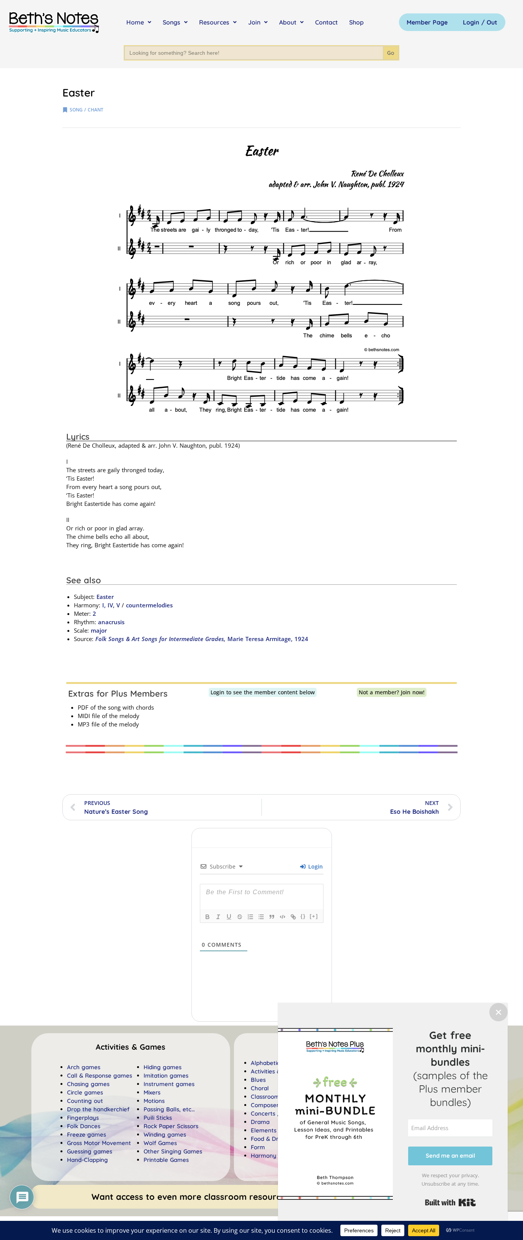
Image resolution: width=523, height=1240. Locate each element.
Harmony (263, 1155)
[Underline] (229, 916)
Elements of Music (276, 1130)
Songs (171, 22)
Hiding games (162, 1067)
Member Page (427, 22)
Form (258, 1147)
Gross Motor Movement (99, 1143)
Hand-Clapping (87, 1159)
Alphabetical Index (276, 1063)
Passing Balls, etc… (169, 1109)
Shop (356, 22)
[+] (314, 916)
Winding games (165, 1134)
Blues (258, 1079)
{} (303, 916)
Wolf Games (160, 1143)
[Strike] (239, 916)
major (99, 630)
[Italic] (218, 916)
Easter (105, 596)
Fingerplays (83, 1117)
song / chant (86, 109)
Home (135, 22)
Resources (214, 22)
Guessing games (89, 1151)
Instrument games (169, 1084)
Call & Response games (99, 1075)
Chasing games (88, 1084)
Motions (154, 1100)
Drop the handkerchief (98, 1109)
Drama (260, 1121)
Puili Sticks (158, 1117)
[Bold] (207, 916)
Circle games (85, 1092)
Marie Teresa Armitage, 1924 (201, 639)
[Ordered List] (250, 916)
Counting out (85, 1100)
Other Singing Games (173, 1151)
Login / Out (480, 22)
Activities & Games (276, 1071)
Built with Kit (450, 1202)
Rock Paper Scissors (171, 1126)
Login (314, 866)
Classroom (265, 1096)
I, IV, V (110, 605)
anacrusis (111, 622)
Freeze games (86, 1134)
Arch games (83, 1067)
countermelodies (149, 605)
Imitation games (166, 1075)
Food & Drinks (270, 1138)
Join (254, 22)
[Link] (293, 916)
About (287, 22)
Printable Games (166, 1159)
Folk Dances (83, 1126)
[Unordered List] (261, 916)
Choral (260, 1088)
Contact (326, 22)
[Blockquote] (271, 916)
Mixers (152, 1092)
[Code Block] (282, 916)
